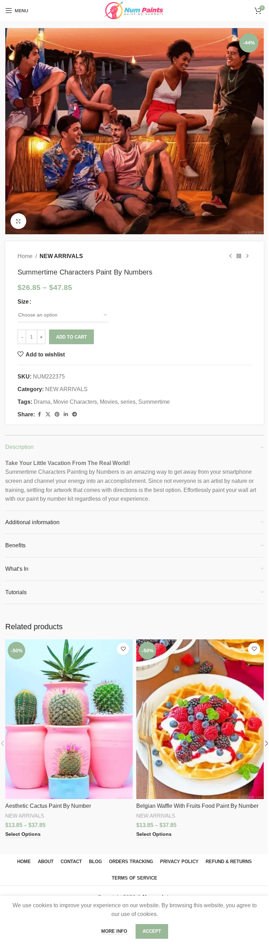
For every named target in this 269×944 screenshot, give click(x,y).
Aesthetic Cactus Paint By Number (48, 806)
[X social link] (48, 414)
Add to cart (71, 337)
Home (25, 256)
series (128, 402)
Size (23, 302)
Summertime (154, 402)
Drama (42, 402)
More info (115, 931)
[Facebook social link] (39, 414)
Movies (109, 402)
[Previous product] (230, 256)
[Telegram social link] (74, 414)
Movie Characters (75, 402)
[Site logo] (134, 10)
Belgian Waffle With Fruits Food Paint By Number (197, 806)
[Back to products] (239, 256)
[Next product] (247, 256)
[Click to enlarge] (18, 221)
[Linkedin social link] (66, 414)
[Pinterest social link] (57, 414)
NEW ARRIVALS (61, 256)
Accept (152, 931)
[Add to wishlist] (123, 649)
